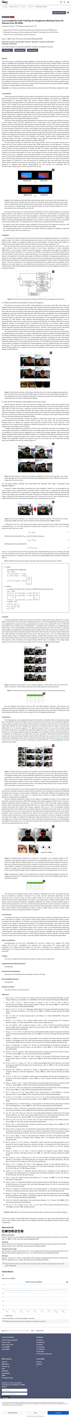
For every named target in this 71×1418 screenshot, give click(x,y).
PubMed (30, 1006)
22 (43, 140)
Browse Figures (20, 50)
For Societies (40, 1351)
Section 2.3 (34, 434)
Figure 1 (10, 160)
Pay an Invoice (6, 1342)
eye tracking (13, 88)
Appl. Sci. (4, 1330)
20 (39, 140)
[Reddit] (19, 1231)
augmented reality (62, 88)
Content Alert (39, 1330)
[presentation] (18, 524)
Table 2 (55, 801)
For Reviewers (40, 1342)
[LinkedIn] (9, 1231)
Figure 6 (48, 630)
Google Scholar (51, 999)
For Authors (39, 1340)
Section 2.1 (53, 526)
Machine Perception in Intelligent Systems (39, 46)
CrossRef (60, 999)
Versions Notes (32, 50)
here (14, 1265)
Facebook (39, 1364)
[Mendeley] (22, 1231)
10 (44, 132)
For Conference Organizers (44, 1354)
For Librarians (40, 1347)
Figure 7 (18, 740)
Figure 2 (12, 268)
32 (16, 307)
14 (51, 132)
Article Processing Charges (9, 1340)
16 (55, 132)
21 (41, 140)
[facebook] (12, 1231)
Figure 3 (17, 339)
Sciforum (4, 1362)
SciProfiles (5, 1371)
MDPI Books (5, 1364)
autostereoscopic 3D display (47, 88)
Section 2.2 (51, 488)
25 (29, 164)
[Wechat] (16, 1231)
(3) (68, 547)
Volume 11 (23, 7)
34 (46, 321)
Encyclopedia (6, 1373)
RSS (32, 1330)
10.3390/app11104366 (41, 7)
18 (34, 138)
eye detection (21, 88)
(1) (68, 532)
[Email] (3, 1231)
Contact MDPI (6, 1347)
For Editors (39, 1344)
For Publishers (40, 1349)
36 (40, 736)
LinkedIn (38, 1362)
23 (55, 146)
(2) (68, 540)
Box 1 (4, 557)
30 (65, 254)
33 (18, 307)
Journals (5, 7)
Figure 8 (65, 819)
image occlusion (32, 88)
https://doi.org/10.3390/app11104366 (31, 39)
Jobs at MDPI (5, 1349)
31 (14, 307)
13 (49, 132)
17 (32, 138)
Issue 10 (30, 7)
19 (36, 138)
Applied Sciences (14, 7)
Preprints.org (5, 1366)
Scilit (66, 999)
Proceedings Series (7, 1378)
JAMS (3, 1375)
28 (35, 164)
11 (45, 132)
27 (33, 164)
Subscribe (6, 1398)
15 (53, 132)
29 (37, 164)
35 (7, 408)
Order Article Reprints (59, 13)
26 (31, 164)
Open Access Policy (7, 1344)
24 (56, 146)
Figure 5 (57, 492)
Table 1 (18, 626)
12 (47, 132)
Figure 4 (32, 440)
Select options (7, 1390)
